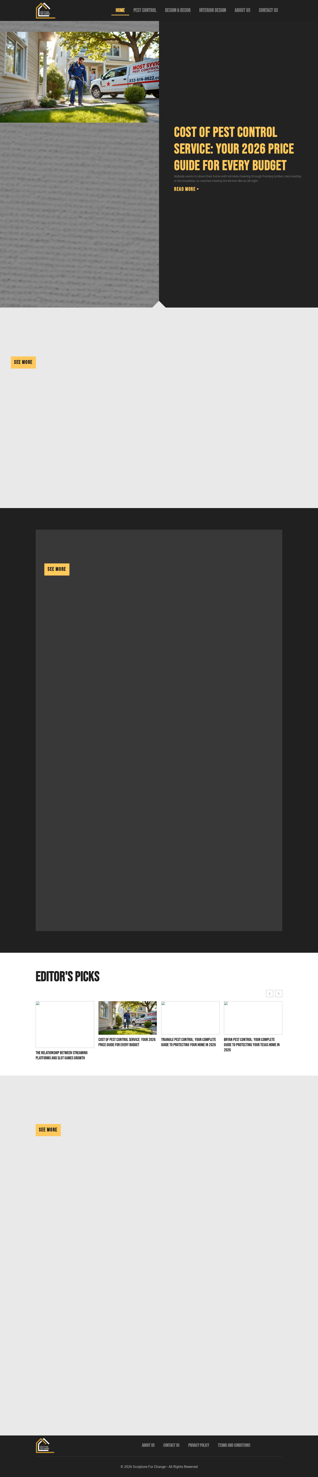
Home (120, 10)
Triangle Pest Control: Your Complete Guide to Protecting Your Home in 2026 (188, 1042)
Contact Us (268, 10)
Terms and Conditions (234, 1445)
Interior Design (212, 10)
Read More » (186, 189)
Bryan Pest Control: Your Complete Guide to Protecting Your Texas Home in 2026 (252, 1045)
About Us (242, 10)
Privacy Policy (198, 1445)
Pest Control (144, 10)
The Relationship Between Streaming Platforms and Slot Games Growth (62, 1055)
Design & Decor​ (178, 10)
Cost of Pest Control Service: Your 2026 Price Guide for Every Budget (234, 149)
